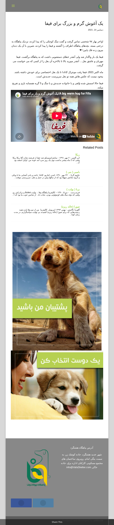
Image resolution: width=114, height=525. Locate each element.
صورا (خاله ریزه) (70, 206)
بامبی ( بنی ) (73, 172)
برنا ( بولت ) (73, 189)
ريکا (77, 154)
